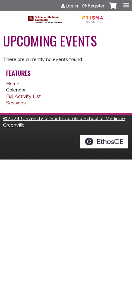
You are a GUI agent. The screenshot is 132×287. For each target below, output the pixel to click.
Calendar (16, 90)
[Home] (66, 17)
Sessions (16, 102)
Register (96, 6)
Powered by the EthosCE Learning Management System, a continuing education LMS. (104, 141)
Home (12, 83)
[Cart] (113, 8)
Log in (72, 6)
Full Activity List (23, 96)
